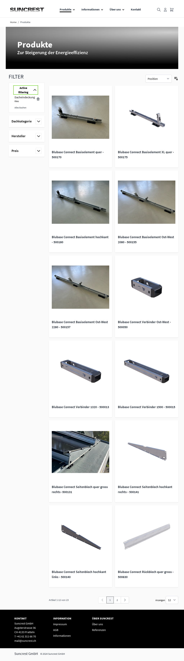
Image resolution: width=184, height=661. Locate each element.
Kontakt (136, 9)
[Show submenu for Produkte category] (74, 9)
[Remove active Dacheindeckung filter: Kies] (38, 99)
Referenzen (99, 630)
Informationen (90, 9)
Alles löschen (20, 107)
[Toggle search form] (159, 10)
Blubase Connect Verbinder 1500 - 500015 (146, 407)
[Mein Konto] (165, 10)
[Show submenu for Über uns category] (123, 9)
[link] (102, 600)
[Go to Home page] (27, 10)
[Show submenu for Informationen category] (102, 9)
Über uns (115, 9)
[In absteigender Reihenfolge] (176, 79)
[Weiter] (125, 600)
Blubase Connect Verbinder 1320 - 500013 (80, 407)
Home (13, 22)
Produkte (65, 9)
